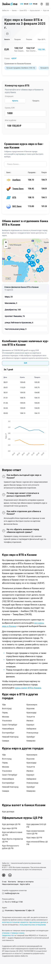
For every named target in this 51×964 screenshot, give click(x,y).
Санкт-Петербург (9, 725)
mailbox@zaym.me (12, 893)
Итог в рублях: (10, 120)
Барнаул (30, 725)
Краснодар (31, 713)
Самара (5, 741)
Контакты (12, 882)
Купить (15, 101)
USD (21, 4)
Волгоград (6, 708)
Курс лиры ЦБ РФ (34, 837)
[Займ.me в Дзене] (3, 875)
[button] (41, 4)
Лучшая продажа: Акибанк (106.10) (20, 68)
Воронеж (31, 708)
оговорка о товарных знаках (13, 933)
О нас (4, 882)
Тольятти (31, 717)
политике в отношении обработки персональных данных (24, 922)
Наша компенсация (10, 884)
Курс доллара (8, 812)
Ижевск (30, 721)
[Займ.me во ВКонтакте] (10, 875)
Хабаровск (31, 729)
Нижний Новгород (10, 737)
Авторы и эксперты (26, 882)
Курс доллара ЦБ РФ (11, 824)
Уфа (4, 705)
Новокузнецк (32, 733)
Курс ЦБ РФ (42, 39)
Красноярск (32, 705)
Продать (35, 101)
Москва (5, 717)
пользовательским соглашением (33, 925)
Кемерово (31, 741)
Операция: (9, 96)
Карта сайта (25, 884)
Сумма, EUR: (10, 108)
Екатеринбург (8, 733)
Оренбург (31, 737)
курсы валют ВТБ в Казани (28, 688)
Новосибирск (8, 729)
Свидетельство (8, 935)
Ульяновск (7, 721)
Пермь (5, 713)
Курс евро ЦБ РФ (9, 828)
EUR (30, 4)
